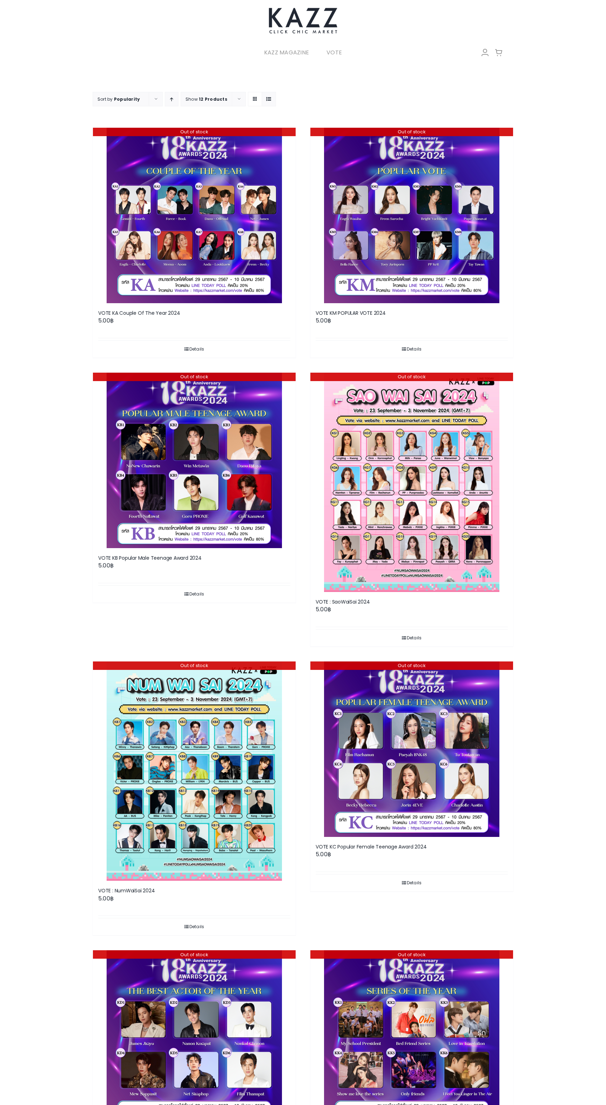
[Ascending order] (172, 99)
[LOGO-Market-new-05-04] (303, 10)
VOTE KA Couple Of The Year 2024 (139, 313)
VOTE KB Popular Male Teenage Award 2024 (150, 557)
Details (196, 349)
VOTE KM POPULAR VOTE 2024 (351, 313)
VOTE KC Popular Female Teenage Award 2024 (371, 846)
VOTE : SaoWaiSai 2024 (343, 601)
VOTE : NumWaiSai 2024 (126, 890)
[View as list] (269, 99)
